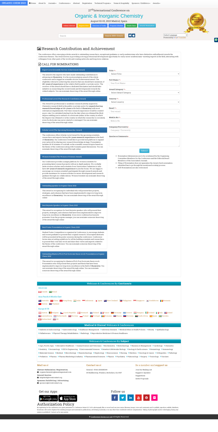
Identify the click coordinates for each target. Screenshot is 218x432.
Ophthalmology (163, 329)
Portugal (96, 316)
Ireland (151, 312)
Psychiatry (120, 356)
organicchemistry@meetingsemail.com (55, 372)
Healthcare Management (89, 329)
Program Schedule (116, 26)
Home (33, 3)
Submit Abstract (69, 26)
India (78, 300)
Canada (44, 292)
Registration (87, 3)
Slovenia (129, 316)
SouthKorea (153, 300)
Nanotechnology (85, 353)
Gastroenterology (70, 329)
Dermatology (54, 349)
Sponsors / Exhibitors (140, 3)
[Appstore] (133, 35)
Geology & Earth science (138, 349)
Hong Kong (67, 300)
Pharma (53, 356)
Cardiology (158, 346)
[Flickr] (154, 398)
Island (169, 312)
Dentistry (43, 349)
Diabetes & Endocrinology (50, 329)
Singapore (140, 300)
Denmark (84, 312)
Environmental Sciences (90, 349)
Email (112, 108)
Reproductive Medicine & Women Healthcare (109, 333)
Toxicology (154, 356)
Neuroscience (112, 353)
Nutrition (133, 353)
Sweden (165, 316)
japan (100, 300)
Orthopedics (161, 353)
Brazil (54, 292)
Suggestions (140, 375)
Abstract (76, 3)
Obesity (151, 329)
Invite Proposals (141, 378)
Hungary (140, 312)
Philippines (126, 300)
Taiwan (44, 304)
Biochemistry (109, 346)
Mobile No (114, 117)
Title (112, 70)
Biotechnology (123, 346)
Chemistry (169, 346)
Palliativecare (45, 333)
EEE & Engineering (70, 349)
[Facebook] (115, 398)
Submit (144, 150)
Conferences (64, 3)
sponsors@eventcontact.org (51, 383)
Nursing (123, 353)
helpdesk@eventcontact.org (51, 377)
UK (57, 319)
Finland (96, 312)
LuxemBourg (47, 316)
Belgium (55, 312)
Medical (59, 353)
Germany (117, 312)
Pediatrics (44, 356)
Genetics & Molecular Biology (114, 349)
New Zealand (112, 300)
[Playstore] (130, 35)
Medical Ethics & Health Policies (132, 329)
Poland (85, 316)
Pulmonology (133, 356)
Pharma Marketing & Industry (71, 356)
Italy (161, 312)
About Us (42, 3)
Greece (129, 312)
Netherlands (62, 316)
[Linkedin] (130, 398)
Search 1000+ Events (114, 36)
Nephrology (99, 353)
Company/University (118, 127)
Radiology (85, 333)
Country (113, 98)
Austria (44, 312)
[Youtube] (138, 398)
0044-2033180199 (100, 370)
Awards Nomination (147, 26)
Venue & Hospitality (121, 3)
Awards (156, 3)
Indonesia (89, 300)
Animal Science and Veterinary (89, 346)
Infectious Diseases (109, 329)
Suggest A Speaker (143, 373)
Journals (51, 3)
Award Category (116, 89)
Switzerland (46, 319)
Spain (155, 316)
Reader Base (131, 26)
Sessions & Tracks (99, 26)
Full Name (114, 80)
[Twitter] (122, 398)
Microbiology (70, 353)
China (55, 300)
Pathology (173, 353)
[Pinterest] (146, 398)
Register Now (84, 26)
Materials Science (47, 353)
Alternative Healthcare (65, 346)
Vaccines (165, 356)
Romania (166, 300)
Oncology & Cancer (146, 353)
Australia (45, 300)
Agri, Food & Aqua (47, 346)
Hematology (155, 349)
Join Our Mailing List (143, 370)
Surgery (144, 356)
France (106, 312)
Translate (182, 37)
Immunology (168, 349)
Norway (74, 316)
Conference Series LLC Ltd (101, 417)
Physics (111, 356)
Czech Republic (69, 312)
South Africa (143, 316)
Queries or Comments (118, 136)
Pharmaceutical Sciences (95, 356)
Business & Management (141, 346)
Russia (119, 316)
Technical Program (102, 3)
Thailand (55, 304)
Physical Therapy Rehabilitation (65, 333)
